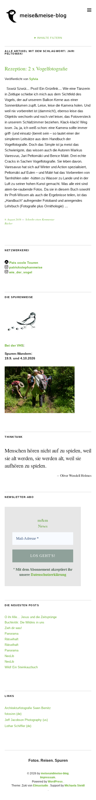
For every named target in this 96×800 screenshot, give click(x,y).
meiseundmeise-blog (55, 773)
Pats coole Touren (23, 262)
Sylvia (33, 79)
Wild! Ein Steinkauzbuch (21, 667)
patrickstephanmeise (25, 267)
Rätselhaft (11, 639)
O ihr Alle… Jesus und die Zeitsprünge (31, 617)
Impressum (47, 777)
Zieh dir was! (13, 628)
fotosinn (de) (13, 714)
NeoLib (9, 656)
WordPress (55, 781)
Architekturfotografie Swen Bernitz (28, 708)
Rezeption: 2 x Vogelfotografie (36, 68)
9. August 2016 (13, 219)
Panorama (11, 633)
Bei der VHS (14, 345)
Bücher (8, 223)
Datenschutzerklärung (48, 575)
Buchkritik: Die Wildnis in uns (24, 622)
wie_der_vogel (20, 272)
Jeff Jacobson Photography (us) (26, 720)
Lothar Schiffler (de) (18, 726)
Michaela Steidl (75, 785)
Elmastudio (40, 785)
